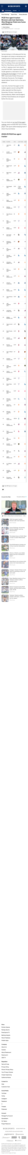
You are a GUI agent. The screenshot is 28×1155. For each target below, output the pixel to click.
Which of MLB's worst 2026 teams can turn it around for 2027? (17, 554)
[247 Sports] (9, 1134)
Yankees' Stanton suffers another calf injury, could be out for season (17, 596)
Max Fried (8, 172)
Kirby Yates (9, 384)
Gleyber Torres (8, 283)
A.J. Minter (9, 463)
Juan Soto (8, 145)
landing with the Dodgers (8, 74)
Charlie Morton (8, 338)
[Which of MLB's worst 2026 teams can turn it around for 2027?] (5, 556)
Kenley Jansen (8, 345)
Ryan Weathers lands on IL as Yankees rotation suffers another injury (17, 580)
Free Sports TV (5, 1032)
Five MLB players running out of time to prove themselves (18, 545)
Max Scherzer (8, 221)
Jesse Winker (8, 457)
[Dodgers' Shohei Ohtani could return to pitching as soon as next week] (5, 572)
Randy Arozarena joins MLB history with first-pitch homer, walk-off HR (18, 588)
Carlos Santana (8, 425)
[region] (14, 507)
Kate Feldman (6, 27)
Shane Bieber (8, 228)
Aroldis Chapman (8, 471)
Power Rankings (5, 14)
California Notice (6, 1077)
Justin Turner (8, 419)
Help (2, 1084)
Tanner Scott (9, 324)
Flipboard (4, 1109)
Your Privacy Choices (7, 1072)
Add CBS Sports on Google (10, 32)
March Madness (5, 1038)
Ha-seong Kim (8, 235)
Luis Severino (8, 270)
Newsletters (4, 1118)
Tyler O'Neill (9, 352)
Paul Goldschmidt (9, 432)
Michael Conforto (8, 412)
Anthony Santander (8, 242)
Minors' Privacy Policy (7, 1069)
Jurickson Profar (8, 311)
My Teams (4, 1121)
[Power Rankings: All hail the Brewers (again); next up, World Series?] (5, 530)
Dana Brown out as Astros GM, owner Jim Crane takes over (18, 562)
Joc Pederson (8, 249)
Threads (3, 1106)
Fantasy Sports (5, 1030)
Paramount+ (4, 1055)
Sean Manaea (8, 201)
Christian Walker (8, 263)
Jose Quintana (8, 366)
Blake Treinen (8, 290)
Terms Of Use (5, 1064)
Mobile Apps (4, 1040)
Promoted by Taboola (21, 496)
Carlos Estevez (8, 372)
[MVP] (24, 1137)
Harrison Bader (8, 405)
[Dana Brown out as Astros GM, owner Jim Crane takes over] (5, 564)
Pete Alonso (9, 214)
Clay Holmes (9, 296)
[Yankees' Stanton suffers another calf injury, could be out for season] (5, 598)
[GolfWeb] (18, 1140)
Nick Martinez (8, 391)
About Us (4, 1047)
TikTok (3, 1096)
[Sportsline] (20, 1134)
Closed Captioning (6, 1075)
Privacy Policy (5, 1067)
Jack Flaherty (8, 194)
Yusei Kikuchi (8, 276)
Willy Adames (8, 180)
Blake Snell (9, 166)
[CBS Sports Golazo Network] (14, 1131)
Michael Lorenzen (8, 399)
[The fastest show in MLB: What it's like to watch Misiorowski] (5, 539)
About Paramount (6, 1052)
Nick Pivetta (9, 331)
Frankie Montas (8, 444)
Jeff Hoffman (8, 304)
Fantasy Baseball (23, 14)
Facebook (4, 1101)
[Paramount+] (6, 1137)
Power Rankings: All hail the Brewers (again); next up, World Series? (17, 529)
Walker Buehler (8, 318)
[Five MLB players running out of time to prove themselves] (5, 547)
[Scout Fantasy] (10, 1140)
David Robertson (8, 379)
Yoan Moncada (8, 451)
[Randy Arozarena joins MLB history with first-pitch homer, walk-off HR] (5, 589)
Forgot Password (6, 1124)
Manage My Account (7, 1116)
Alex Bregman (8, 159)
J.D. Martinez (8, 439)
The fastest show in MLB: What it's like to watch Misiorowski (18, 536)
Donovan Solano (8, 478)
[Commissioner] (16, 1137)
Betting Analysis (5, 1035)
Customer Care (5, 1087)
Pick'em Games (5, 1027)
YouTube (3, 1093)
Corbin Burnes (8, 152)
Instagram (4, 1098)
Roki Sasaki (9, 186)
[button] (2, 6)
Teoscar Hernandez (9, 256)
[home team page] (18, 145)
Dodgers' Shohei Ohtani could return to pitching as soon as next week (18, 571)
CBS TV (3, 1057)
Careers (3, 1050)
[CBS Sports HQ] (20, 1128)
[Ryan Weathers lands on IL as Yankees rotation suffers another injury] (5, 581)
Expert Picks (14, 14)
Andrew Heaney (8, 359)
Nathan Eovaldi (8, 207)
